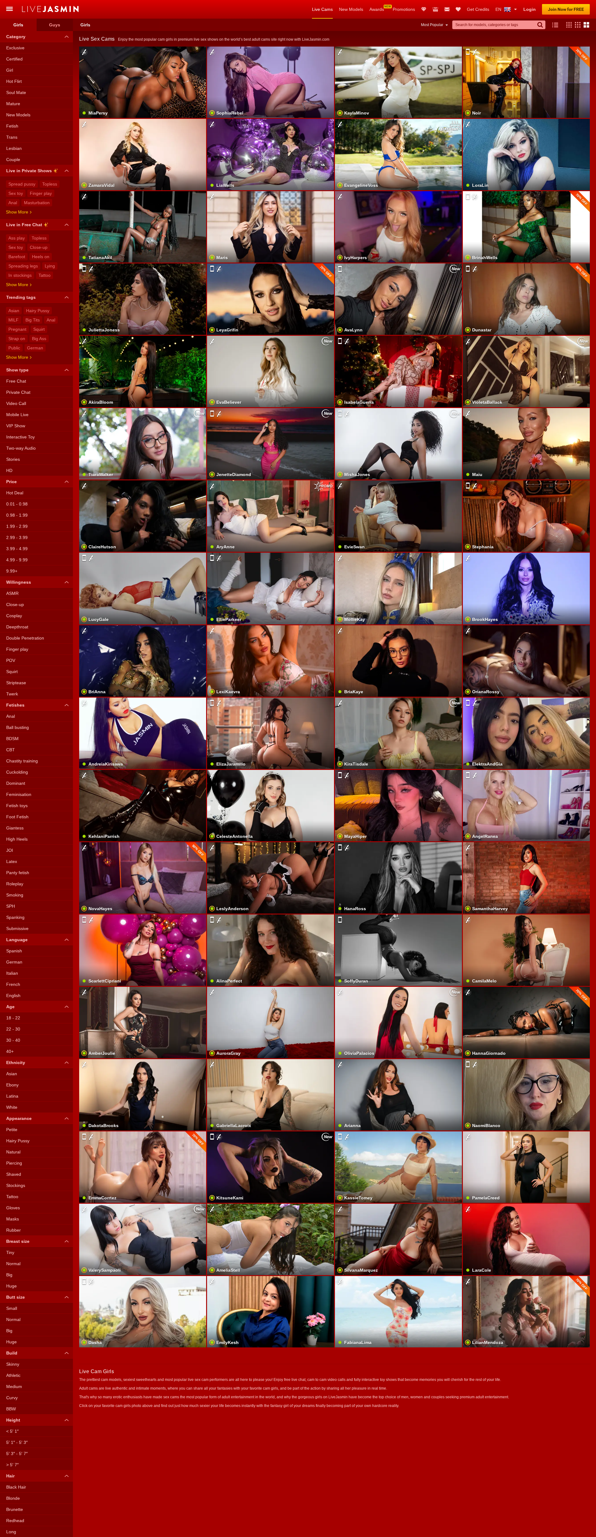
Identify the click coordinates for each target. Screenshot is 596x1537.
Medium (14, 1386)
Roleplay (14, 883)
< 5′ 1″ (12, 1431)
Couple (13, 159)
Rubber (13, 1230)
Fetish (12, 126)
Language (17, 939)
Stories (13, 459)
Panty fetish (17, 872)
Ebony (12, 1084)
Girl (9, 70)
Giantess (15, 827)
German (35, 347)
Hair (10, 1475)
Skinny (12, 1364)
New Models (351, 9)
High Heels (17, 839)
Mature (13, 103)
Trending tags (21, 297)
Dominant (15, 783)
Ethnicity (15, 1062)
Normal (13, 1263)
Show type (17, 369)
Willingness (18, 582)
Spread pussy (21, 184)
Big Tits (32, 319)
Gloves (13, 1207)
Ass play (16, 238)
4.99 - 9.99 (17, 559)
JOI (9, 850)
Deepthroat (17, 626)
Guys (54, 24)
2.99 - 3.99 (17, 537)
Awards (376, 9)
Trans (11, 137)
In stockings (20, 275)
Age (10, 1006)
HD (9, 470)
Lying (50, 265)
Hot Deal (14, 492)
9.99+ (11, 571)
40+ (10, 1051)
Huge (11, 1285)
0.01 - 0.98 (17, 503)
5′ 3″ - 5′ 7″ (17, 1453)
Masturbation (37, 202)
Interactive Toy (20, 436)
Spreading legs (23, 265)
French (13, 984)
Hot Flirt (14, 81)
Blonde (13, 1498)
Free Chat (16, 381)
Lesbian (14, 148)
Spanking (15, 917)
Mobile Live (17, 414)
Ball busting (17, 727)
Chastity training (22, 760)
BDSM (12, 738)
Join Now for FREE (566, 9)
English (13, 995)
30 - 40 (13, 1040)
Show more (17, 211)
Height (13, 1420)
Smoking (14, 894)
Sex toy (15, 193)
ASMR (12, 593)
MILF (13, 319)
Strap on (16, 338)
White (11, 1107)
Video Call (16, 403)
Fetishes (15, 705)
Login (529, 9)
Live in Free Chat (24, 224)
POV (10, 660)
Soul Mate (16, 92)
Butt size (15, 1297)
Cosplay (14, 615)
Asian (13, 310)
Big (9, 1274)
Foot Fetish (17, 816)
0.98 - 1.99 (17, 515)
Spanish (14, 950)
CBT (10, 749)
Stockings (15, 1185)
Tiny (10, 1252)
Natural (13, 1151)
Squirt (39, 329)
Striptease (16, 682)
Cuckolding (17, 772)
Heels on (40, 256)
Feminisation (18, 794)
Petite (11, 1129)
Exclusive (15, 47)
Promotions (404, 9)
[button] (567, 25)
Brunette (14, 1509)
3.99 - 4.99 (17, 548)
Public (14, 347)
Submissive (17, 928)
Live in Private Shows (29, 170)
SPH (10, 906)
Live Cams (322, 9)
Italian (12, 973)
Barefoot (16, 256)
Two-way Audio (21, 448)
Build (11, 1352)
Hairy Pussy (37, 310)
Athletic (13, 1375)
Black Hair (16, 1487)
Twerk (12, 693)
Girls (18, 24)
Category (15, 36)
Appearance (19, 1118)
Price (11, 481)
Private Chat (18, 392)
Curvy (12, 1397)
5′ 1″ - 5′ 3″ (17, 1442)
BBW (11, 1408)
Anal (12, 202)
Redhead (15, 1520)
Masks (12, 1218)
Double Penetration (25, 638)
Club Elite (423, 9)
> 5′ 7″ (12, 1464)
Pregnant (17, 329)
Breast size (17, 1241)
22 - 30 (13, 1029)
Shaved (13, 1174)
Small (11, 1308)
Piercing (14, 1163)
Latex (11, 861)
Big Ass (39, 338)
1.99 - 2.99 (17, 526)
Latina (12, 1096)
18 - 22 (13, 1017)
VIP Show (15, 425)
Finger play (41, 193)
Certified (14, 58)
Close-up (38, 247)
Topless (49, 184)
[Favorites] (458, 9)
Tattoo (44, 275)
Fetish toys (17, 805)
